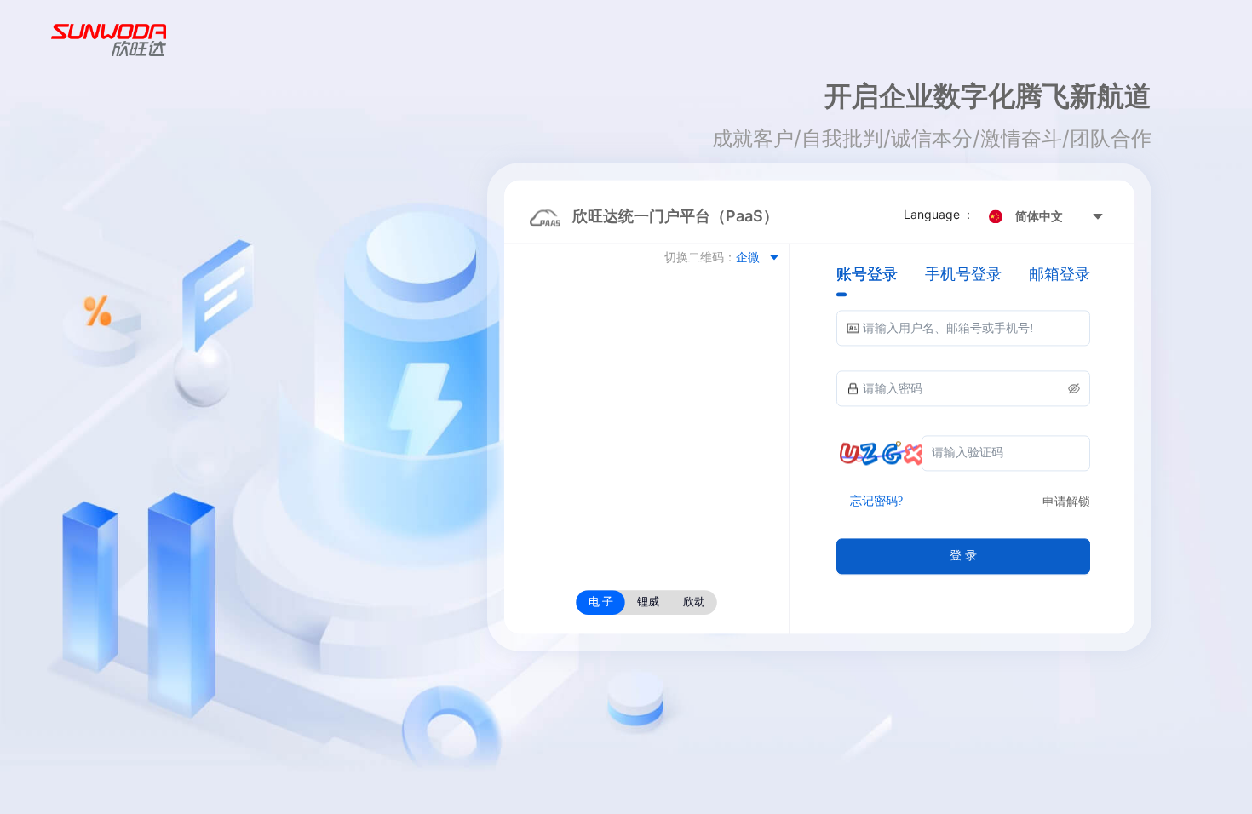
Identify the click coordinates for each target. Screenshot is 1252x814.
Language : (940, 215)
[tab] (867, 275)
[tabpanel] (963, 443)
